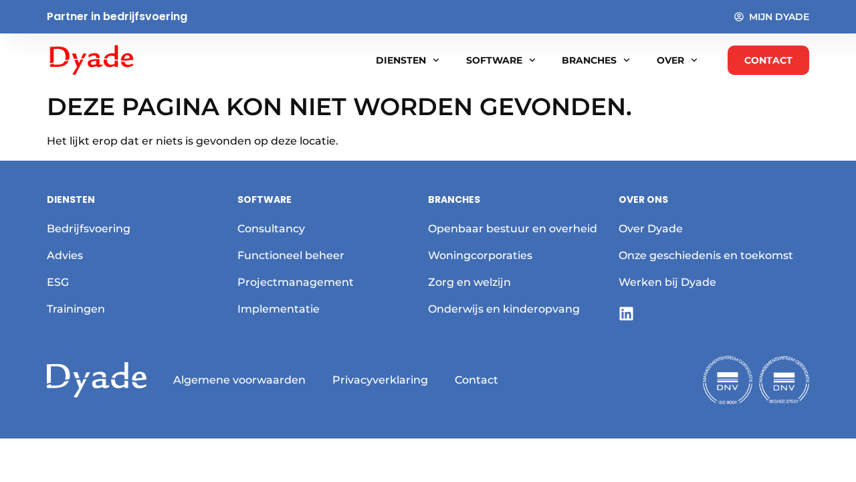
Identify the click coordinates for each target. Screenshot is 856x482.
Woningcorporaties (480, 255)
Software (494, 60)
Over (670, 60)
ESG (58, 282)
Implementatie (278, 309)
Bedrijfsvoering (88, 228)
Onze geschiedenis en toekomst (706, 255)
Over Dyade (651, 228)
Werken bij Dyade (667, 282)
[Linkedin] (626, 313)
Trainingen (76, 309)
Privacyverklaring (380, 380)
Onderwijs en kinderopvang (504, 309)
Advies (65, 255)
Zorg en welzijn (469, 282)
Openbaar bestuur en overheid (512, 228)
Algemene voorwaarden (239, 380)
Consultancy (271, 228)
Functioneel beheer (290, 255)
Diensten (401, 60)
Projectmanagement (295, 282)
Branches (589, 60)
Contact (476, 380)
